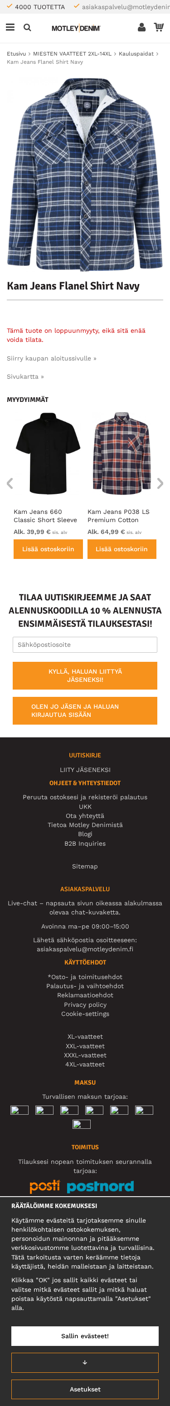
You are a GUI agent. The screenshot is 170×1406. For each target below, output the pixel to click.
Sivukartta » (25, 376)
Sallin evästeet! (85, 1336)
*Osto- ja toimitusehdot (85, 976)
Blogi (85, 834)
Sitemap (85, 866)
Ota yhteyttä (85, 815)
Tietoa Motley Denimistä (85, 824)
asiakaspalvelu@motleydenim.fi (85, 949)
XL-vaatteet (85, 1036)
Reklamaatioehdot (85, 995)
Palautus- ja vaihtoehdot (85, 986)
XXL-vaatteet (85, 1046)
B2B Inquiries (85, 843)
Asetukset (85, 1389)
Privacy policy (85, 1004)
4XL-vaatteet (85, 1064)
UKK (85, 806)
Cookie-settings (85, 1013)
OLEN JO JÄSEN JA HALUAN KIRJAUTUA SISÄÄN (75, 710)
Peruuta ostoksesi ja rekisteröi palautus (85, 797)
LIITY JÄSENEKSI (85, 769)
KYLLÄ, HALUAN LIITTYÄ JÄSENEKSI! (85, 675)
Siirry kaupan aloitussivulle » (52, 358)
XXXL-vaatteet (85, 1055)
